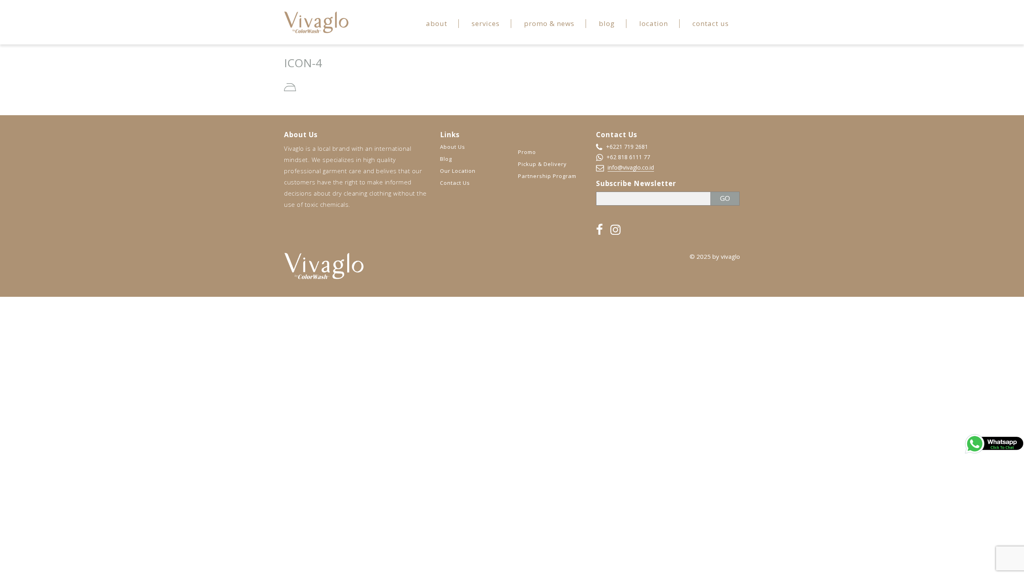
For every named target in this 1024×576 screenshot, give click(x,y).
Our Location (458, 170)
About (436, 23)
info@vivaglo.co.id (631, 167)
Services (486, 23)
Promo (527, 152)
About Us (452, 146)
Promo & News (549, 23)
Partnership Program (547, 176)
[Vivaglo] (316, 21)
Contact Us (710, 23)
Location (653, 23)
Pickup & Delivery (542, 164)
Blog (607, 23)
